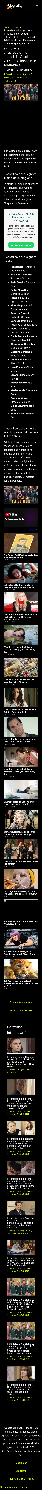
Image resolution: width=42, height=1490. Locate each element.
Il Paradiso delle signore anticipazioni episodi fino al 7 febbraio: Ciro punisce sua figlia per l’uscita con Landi (21, 1143)
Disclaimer (21, 1462)
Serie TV (15, 1114)
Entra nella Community (21, 245)
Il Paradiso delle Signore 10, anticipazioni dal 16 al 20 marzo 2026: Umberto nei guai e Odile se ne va (21, 1062)
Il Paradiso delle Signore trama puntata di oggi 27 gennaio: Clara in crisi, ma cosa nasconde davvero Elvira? (20, 1103)
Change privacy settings (13, 1487)
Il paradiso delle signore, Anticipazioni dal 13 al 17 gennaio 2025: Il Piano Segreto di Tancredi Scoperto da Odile (20, 1304)
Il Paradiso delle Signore (17, 74)
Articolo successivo (21, 1010)
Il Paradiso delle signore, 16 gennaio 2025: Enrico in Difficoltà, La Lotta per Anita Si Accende (20, 1262)
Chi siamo (21, 1470)
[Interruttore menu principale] (37, 6)
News (7, 77)
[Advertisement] (21, 127)
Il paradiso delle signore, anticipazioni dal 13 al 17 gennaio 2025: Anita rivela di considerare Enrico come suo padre (20, 1348)
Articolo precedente (21, 1002)
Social (28, 1111)
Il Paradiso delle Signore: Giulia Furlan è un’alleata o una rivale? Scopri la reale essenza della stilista (20, 1389)
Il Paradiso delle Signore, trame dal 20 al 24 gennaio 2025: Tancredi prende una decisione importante (20, 1223)
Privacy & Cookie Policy (21, 1478)
